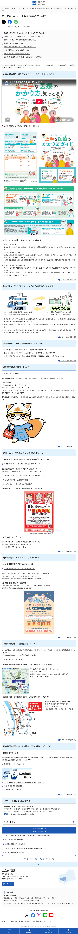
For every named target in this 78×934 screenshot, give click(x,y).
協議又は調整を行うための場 (15, 844)
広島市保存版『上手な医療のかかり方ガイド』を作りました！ (24, 33)
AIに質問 (68, 932)
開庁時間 (10, 892)
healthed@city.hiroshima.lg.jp (20, 814)
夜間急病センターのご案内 (13, 659)
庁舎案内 (9, 883)
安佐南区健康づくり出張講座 (15, 852)
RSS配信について (46, 921)
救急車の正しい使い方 (11, 373)
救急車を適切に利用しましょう (14, 43)
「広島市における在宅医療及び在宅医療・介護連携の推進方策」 (26, 848)
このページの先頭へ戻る (68, 279)
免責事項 (36, 921)
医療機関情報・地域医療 (44, 8)
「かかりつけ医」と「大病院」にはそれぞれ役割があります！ (23, 36)
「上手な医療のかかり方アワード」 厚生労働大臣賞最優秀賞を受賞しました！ (31, 835)
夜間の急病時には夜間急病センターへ (17, 53)
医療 (33, 8)
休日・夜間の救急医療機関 (13, 786)
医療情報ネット (13, 764)
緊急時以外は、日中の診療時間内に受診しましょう (21, 40)
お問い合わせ (48, 932)
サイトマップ (6, 921)
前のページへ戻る (32, 859)
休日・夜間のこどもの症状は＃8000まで (18, 50)
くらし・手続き (25, 8)
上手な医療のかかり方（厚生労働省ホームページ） (24, 782)
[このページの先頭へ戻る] (39, 864)
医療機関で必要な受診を (12, 789)
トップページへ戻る (48, 859)
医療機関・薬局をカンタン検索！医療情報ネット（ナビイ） (23, 57)
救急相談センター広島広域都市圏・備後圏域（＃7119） (22, 464)
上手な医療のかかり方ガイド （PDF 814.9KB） (21, 126)
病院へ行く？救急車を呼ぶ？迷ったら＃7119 (20, 46)
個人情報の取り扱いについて (21, 921)
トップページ (14, 8)
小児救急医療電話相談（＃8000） (19, 568)
